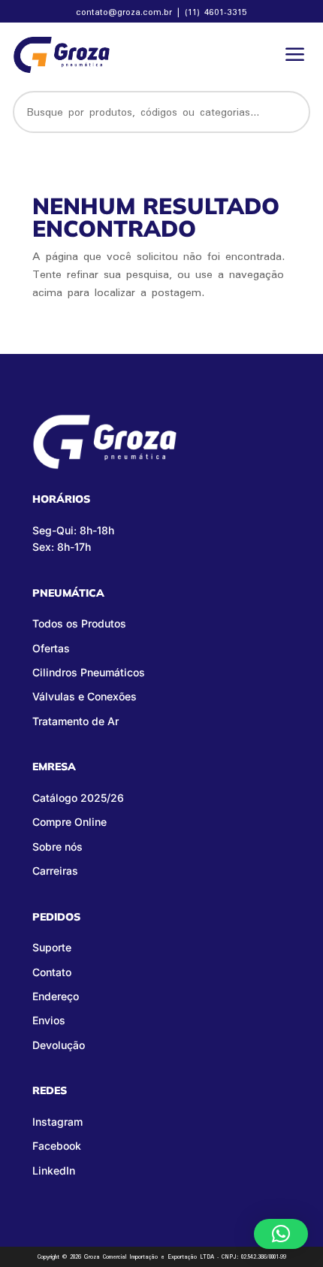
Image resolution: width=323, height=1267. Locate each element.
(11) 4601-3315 (216, 11)
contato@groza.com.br (126, 11)
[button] (281, 1234)
